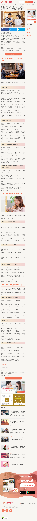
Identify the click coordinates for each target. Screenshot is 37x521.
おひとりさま (30, 28)
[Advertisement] (31, 52)
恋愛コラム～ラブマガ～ (7, 4)
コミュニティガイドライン (32, 506)
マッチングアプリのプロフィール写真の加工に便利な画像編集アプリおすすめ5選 (17, 413)
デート (29, 32)
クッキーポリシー (24, 505)
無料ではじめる (29, 1)
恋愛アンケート (30, 26)
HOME (2, 4)
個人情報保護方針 (32, 503)
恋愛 (28, 31)
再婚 (28, 36)
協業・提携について (32, 513)
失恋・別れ (29, 35)
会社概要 (23, 503)
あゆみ (22, 512)
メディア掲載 (23, 508)
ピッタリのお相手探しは (13, 378)
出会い (13, 4)
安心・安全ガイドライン (32, 510)
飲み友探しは (13, 54)
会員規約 (30, 508)
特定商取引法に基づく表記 (24, 510)
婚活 (28, 33)
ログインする (26, 488)
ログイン (21, 1)
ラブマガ (8, 2)
